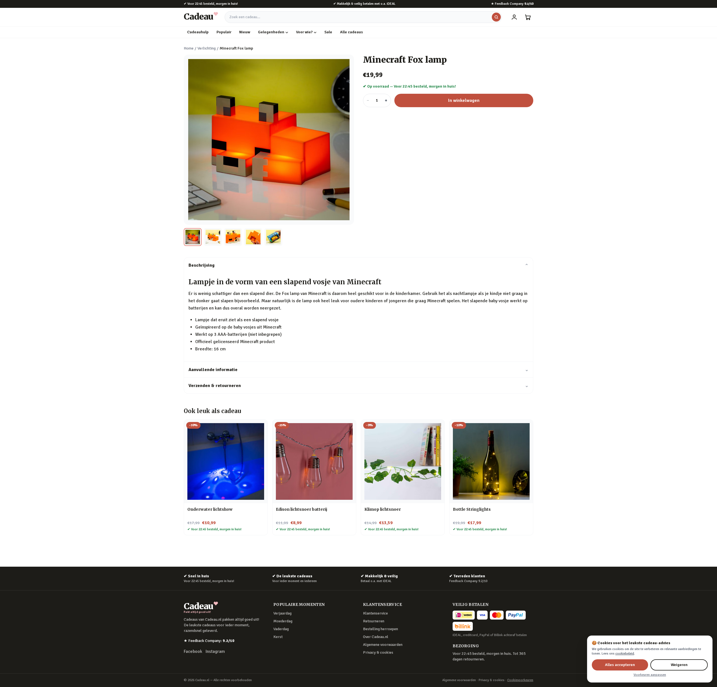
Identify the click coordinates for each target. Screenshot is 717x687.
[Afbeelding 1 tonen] (193, 237)
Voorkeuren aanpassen (650, 675)
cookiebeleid (624, 653)
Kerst (278, 636)
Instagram (215, 651)
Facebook (193, 651)
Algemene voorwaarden (382, 644)
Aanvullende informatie (358, 369)
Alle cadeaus (351, 32)
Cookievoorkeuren (520, 680)
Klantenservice (375, 613)
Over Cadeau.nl (375, 636)
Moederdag (282, 621)
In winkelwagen (463, 100)
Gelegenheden (271, 32)
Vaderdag (281, 629)
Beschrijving (358, 265)
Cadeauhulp (198, 32)
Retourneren (373, 621)
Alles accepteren (620, 664)
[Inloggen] (514, 17)
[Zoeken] (496, 17)
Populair (224, 32)
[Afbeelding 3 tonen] (233, 237)
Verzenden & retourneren (358, 385)
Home (189, 48)
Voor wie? (304, 32)
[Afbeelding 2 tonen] (213, 237)
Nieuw (244, 32)
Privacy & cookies (378, 652)
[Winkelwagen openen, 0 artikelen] (527, 17)
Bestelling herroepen (380, 629)
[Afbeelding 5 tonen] (273, 237)
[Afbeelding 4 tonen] (253, 237)
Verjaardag (282, 613)
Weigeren (679, 664)
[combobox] (363, 17)
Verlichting (206, 48)
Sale (328, 32)
